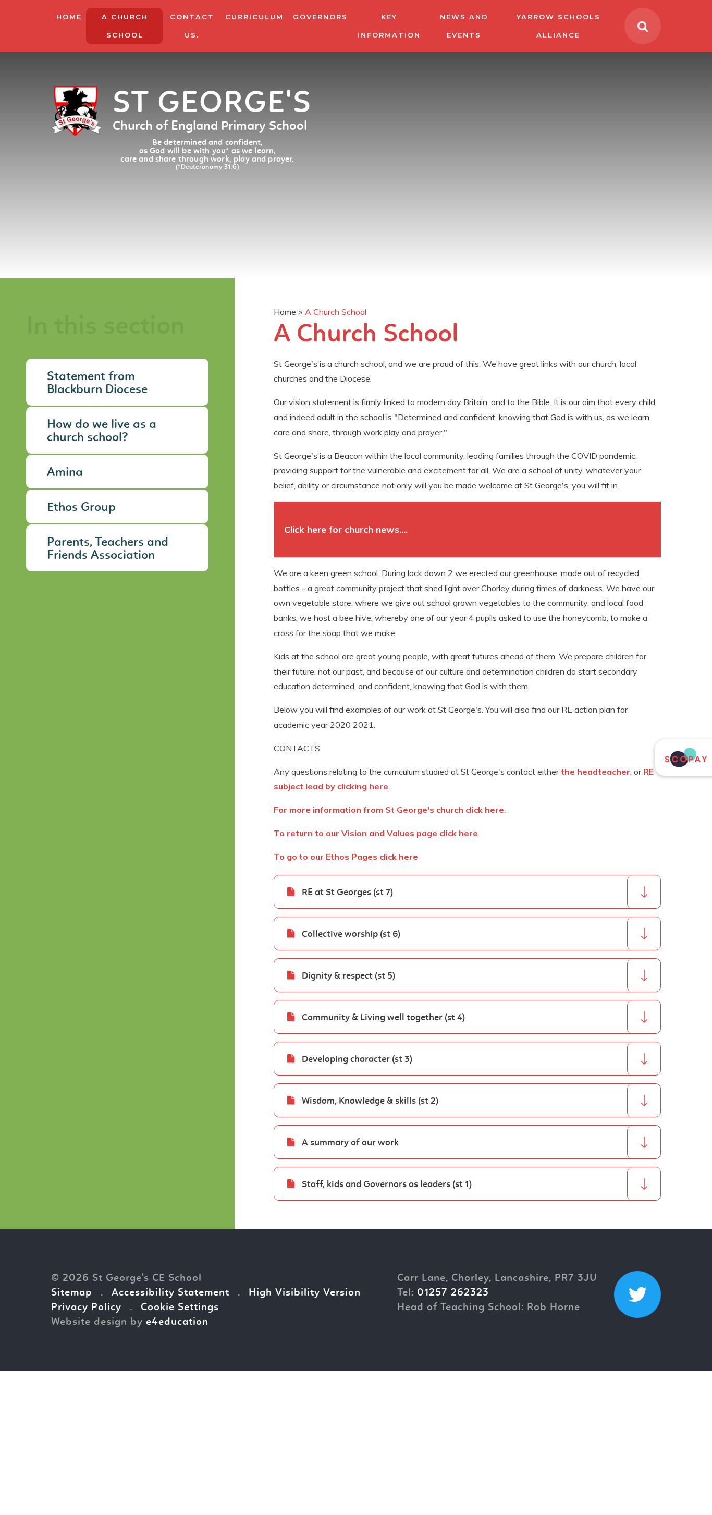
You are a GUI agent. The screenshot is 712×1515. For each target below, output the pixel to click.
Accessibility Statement (170, 1293)
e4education (177, 1322)
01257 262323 (453, 1293)
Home (285, 312)
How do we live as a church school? (101, 431)
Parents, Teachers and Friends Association (107, 549)
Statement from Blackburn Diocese (97, 383)
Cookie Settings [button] (180, 1307)
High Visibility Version (305, 1293)
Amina (65, 473)
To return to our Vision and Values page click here (376, 833)
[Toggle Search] (642, 26)
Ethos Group (81, 508)
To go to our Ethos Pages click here (346, 856)
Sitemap (71, 1293)
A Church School (335, 312)
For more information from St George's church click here (389, 809)
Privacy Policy (86, 1307)
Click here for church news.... (347, 529)
